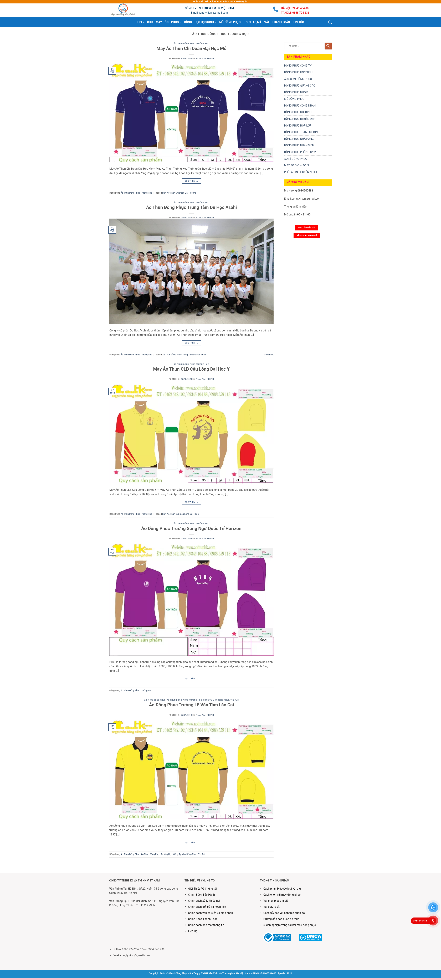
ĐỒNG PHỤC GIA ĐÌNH (297, 112)
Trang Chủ (145, 22)
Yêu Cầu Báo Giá (306, 227)
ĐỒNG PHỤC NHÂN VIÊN (299, 145)
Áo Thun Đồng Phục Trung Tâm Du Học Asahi (191, 207)
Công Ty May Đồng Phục (216, 700)
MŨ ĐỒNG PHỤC (294, 98)
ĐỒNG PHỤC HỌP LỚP (297, 125)
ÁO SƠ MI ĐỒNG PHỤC (298, 79)
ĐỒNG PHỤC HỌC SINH (298, 72)
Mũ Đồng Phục (229, 22)
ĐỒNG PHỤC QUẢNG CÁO (299, 85)
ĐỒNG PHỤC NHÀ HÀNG (299, 138)
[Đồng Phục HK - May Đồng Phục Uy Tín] (126, 10)
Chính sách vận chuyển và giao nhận (210, 913)
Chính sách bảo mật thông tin (206, 925)
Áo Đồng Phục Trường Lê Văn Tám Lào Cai (191, 704)
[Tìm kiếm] (330, 22)
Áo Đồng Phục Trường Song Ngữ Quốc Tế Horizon (191, 528)
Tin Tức (298, 22)
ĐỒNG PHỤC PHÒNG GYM (300, 152)
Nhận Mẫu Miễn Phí (307, 235)
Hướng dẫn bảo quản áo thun (281, 919)
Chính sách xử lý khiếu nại (204, 900)
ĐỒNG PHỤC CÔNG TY (298, 65)
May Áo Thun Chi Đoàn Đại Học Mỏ (191, 48)
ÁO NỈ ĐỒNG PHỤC (295, 158)
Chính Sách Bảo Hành (201, 894)
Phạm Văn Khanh (205, 58)
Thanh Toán (281, 22)
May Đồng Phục (167, 22)
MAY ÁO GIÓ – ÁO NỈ (296, 165)
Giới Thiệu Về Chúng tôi (202, 888)
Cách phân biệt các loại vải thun (282, 888)
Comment (268, 354)
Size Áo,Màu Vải (257, 22)
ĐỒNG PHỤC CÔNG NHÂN (300, 105)
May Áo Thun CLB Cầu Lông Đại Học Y (191, 369)
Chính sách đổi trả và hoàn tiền (207, 906)
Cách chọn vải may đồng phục (281, 894)
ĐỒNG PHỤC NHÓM (296, 92)
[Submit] (328, 46)
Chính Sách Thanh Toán (203, 919)
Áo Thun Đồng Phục (155, 700)
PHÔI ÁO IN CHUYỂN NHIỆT (300, 172)
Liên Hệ (193, 931)
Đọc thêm (191, 181)
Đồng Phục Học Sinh (199, 22)
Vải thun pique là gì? (275, 900)
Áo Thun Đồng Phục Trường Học (191, 43)
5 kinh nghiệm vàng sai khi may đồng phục (289, 925)
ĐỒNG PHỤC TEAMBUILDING (302, 132)
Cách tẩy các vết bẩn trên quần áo (284, 913)
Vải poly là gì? (271, 906)
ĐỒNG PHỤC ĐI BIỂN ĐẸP (299, 118)
